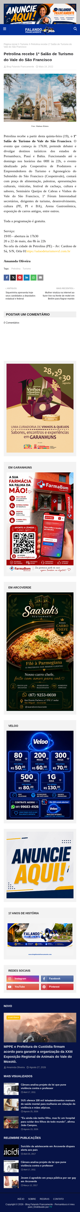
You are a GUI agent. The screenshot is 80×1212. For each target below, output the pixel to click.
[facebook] (57, 979)
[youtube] (23, 987)
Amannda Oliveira (16, 1067)
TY (50, 1207)
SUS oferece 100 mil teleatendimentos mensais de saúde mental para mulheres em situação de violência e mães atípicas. (48, 1104)
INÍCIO (20, 1199)
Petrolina (15, 268)
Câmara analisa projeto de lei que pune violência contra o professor (43, 1086)
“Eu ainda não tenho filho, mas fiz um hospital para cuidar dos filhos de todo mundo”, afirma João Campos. (48, 1122)
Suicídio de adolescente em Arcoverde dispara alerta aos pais (48, 1148)
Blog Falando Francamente (20, 66)
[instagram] (23, 979)
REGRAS (44, 1199)
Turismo (24, 44)
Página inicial (10, 44)
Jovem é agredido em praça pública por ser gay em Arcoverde (48, 1179)
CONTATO (58, 1199)
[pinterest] (57, 987)
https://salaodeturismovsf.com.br (48, 251)
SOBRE (32, 1199)
